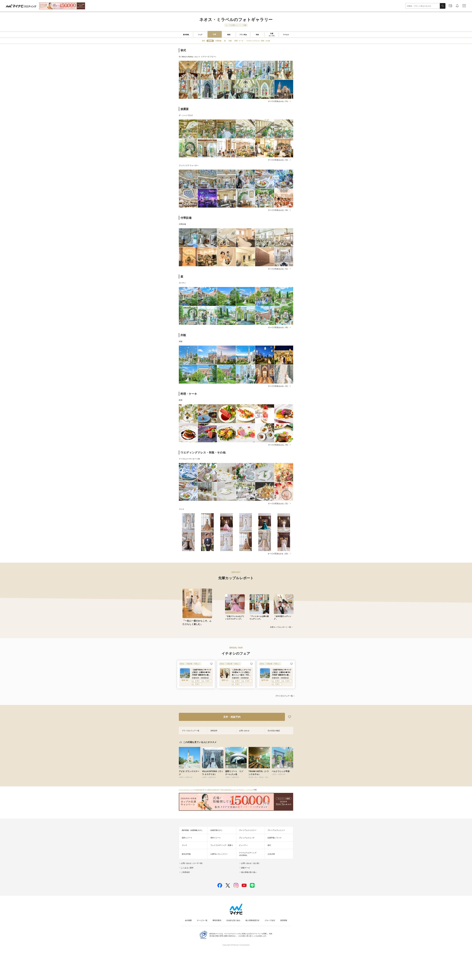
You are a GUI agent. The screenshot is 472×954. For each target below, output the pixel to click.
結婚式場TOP (200, 790)
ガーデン (182, 283)
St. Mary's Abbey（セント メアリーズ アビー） (198, 57)
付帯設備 (182, 224)
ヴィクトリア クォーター (189, 165)
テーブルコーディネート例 (189, 459)
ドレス (181, 509)
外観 (180, 341)
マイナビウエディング (186, 790)
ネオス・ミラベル (246, 790)
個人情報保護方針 (252, 920)
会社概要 (188, 920)
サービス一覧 (202, 920)
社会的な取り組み (233, 920)
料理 (180, 400)
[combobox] (422, 6)
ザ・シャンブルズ (186, 115)
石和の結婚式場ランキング (229, 790)
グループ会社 (270, 920)
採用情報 (283, 920)
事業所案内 (217, 920)
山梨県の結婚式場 (212, 790)
